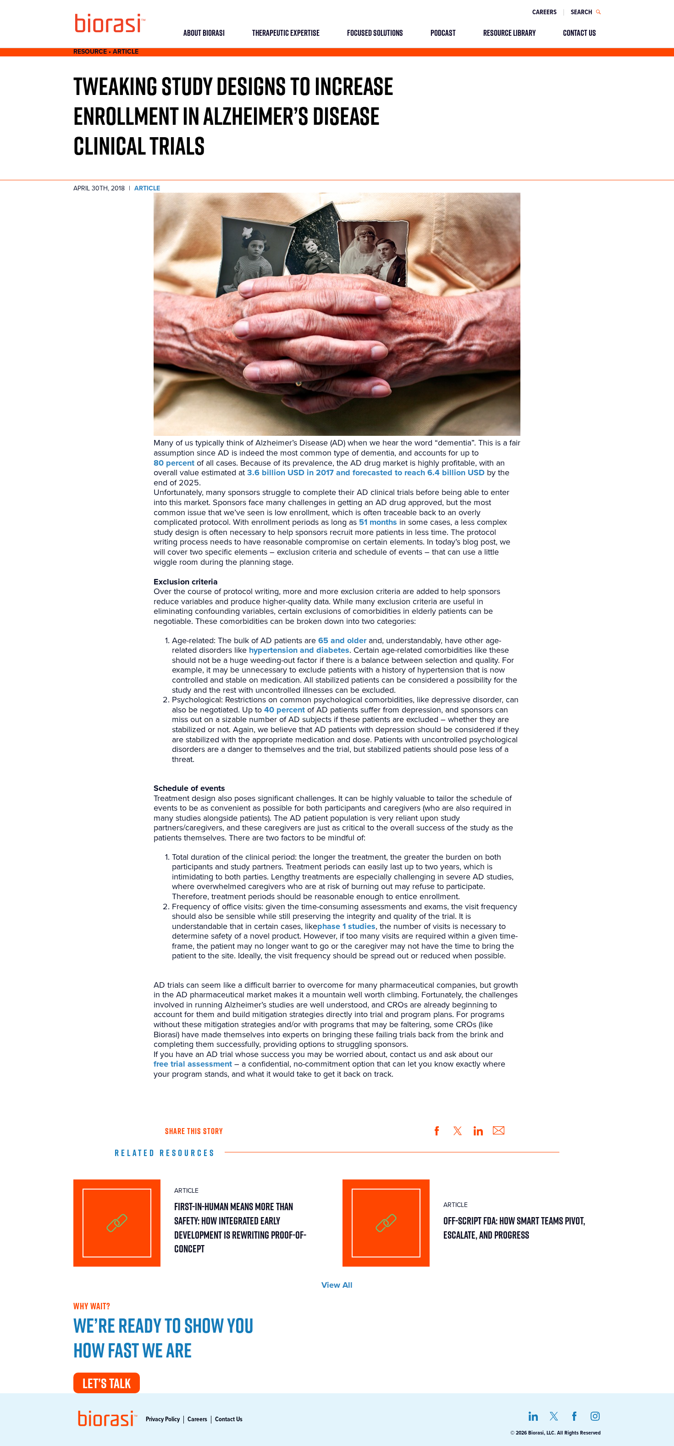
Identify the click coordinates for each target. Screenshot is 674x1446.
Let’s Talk (107, 1383)
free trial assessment (193, 1064)
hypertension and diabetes (299, 650)
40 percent (284, 710)
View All (337, 1285)
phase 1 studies (346, 926)
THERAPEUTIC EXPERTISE (286, 33)
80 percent (174, 463)
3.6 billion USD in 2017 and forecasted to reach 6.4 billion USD (366, 473)
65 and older (342, 640)
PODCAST (443, 33)
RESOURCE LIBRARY (509, 33)
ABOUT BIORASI (204, 33)
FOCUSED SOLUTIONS (375, 33)
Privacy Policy (163, 1419)
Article (147, 188)
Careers (544, 12)
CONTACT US (579, 33)
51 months (378, 522)
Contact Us (229, 1419)
